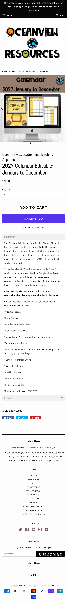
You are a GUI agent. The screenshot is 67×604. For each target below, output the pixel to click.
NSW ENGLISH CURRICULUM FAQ (33, 506)
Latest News (33, 441)
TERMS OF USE (33, 487)
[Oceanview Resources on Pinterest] (33, 530)
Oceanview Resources (32, 585)
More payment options (33, 226)
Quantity (6, 189)
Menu (9, 15)
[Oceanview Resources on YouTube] (46, 530)
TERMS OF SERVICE (33, 491)
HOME (33, 483)
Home (4, 71)
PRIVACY (33, 502)
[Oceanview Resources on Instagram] (40, 530)
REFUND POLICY (33, 494)
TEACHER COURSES (33, 498)
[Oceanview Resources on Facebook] (27, 530)
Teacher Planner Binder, (46, 243)
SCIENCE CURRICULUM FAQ (33, 514)
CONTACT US (33, 479)
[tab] (33, 237)
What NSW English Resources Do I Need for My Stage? (33, 447)
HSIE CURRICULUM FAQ (33, 510)
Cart (62, 15)
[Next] (60, 108)
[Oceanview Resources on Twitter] (20, 530)
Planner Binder (27, 291)
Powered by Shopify (50, 585)
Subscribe (50, 554)
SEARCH (33, 475)
